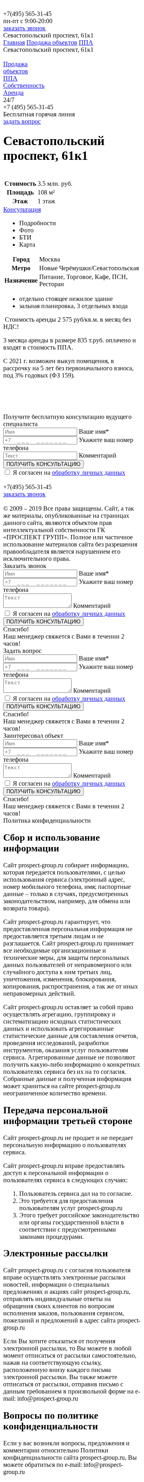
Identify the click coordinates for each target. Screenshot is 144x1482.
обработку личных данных (88, 472)
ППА (86, 42)
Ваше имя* (94, 431)
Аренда (13, 92)
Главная (14, 42)
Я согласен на (69, 472)
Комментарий (97, 455)
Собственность (23, 85)
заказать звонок (24, 28)
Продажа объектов (51, 42)
